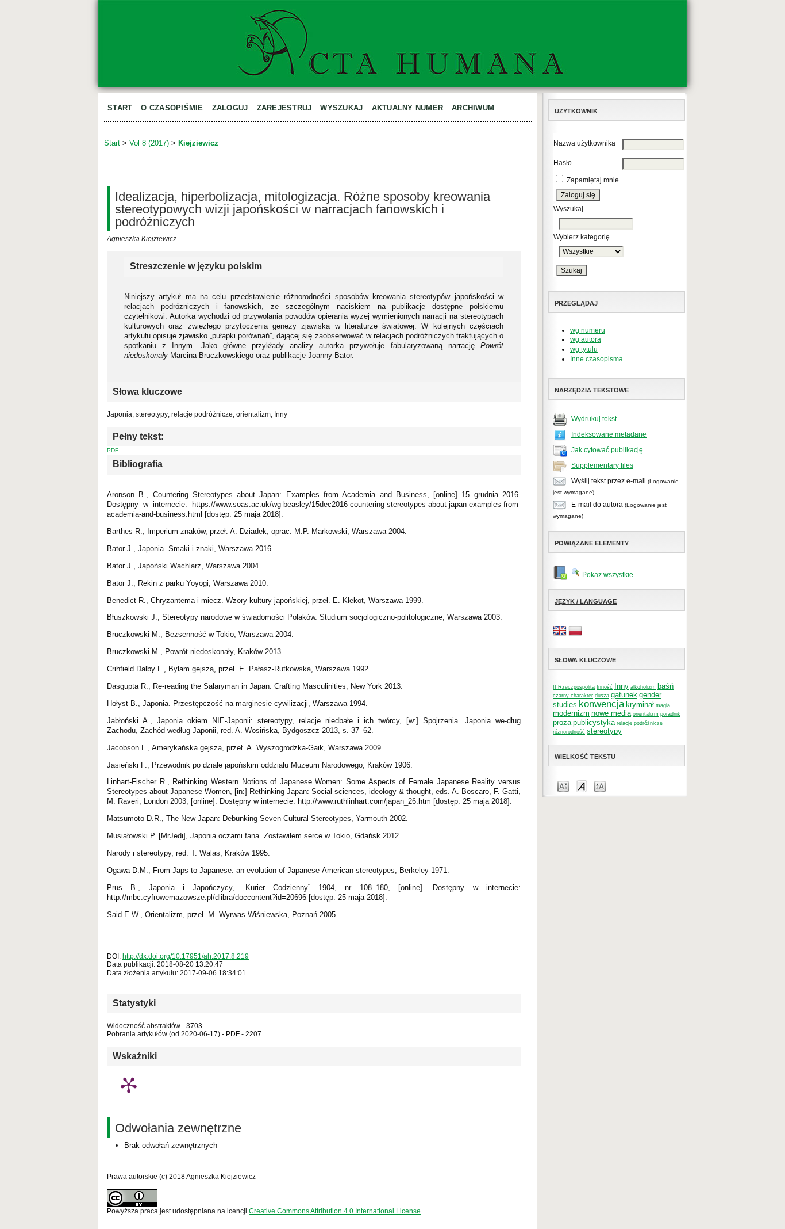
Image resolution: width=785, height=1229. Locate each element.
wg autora (585, 339)
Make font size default (581, 785)
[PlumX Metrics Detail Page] (128, 1084)
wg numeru (587, 330)
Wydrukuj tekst (594, 419)
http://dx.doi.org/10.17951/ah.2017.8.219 (185, 956)
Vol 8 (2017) (149, 143)
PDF (112, 450)
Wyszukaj (341, 108)
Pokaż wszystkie (606, 575)
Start (119, 108)
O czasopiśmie (172, 108)
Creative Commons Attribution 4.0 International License (335, 1211)
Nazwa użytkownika (584, 143)
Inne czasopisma (596, 359)
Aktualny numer (408, 108)
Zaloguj (230, 108)
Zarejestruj (284, 108)
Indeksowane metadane (609, 434)
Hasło (562, 163)
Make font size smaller (563, 785)
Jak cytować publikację (607, 450)
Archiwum (473, 108)
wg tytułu (584, 349)
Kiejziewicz (198, 143)
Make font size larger (600, 785)
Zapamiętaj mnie (593, 180)
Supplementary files (602, 465)
